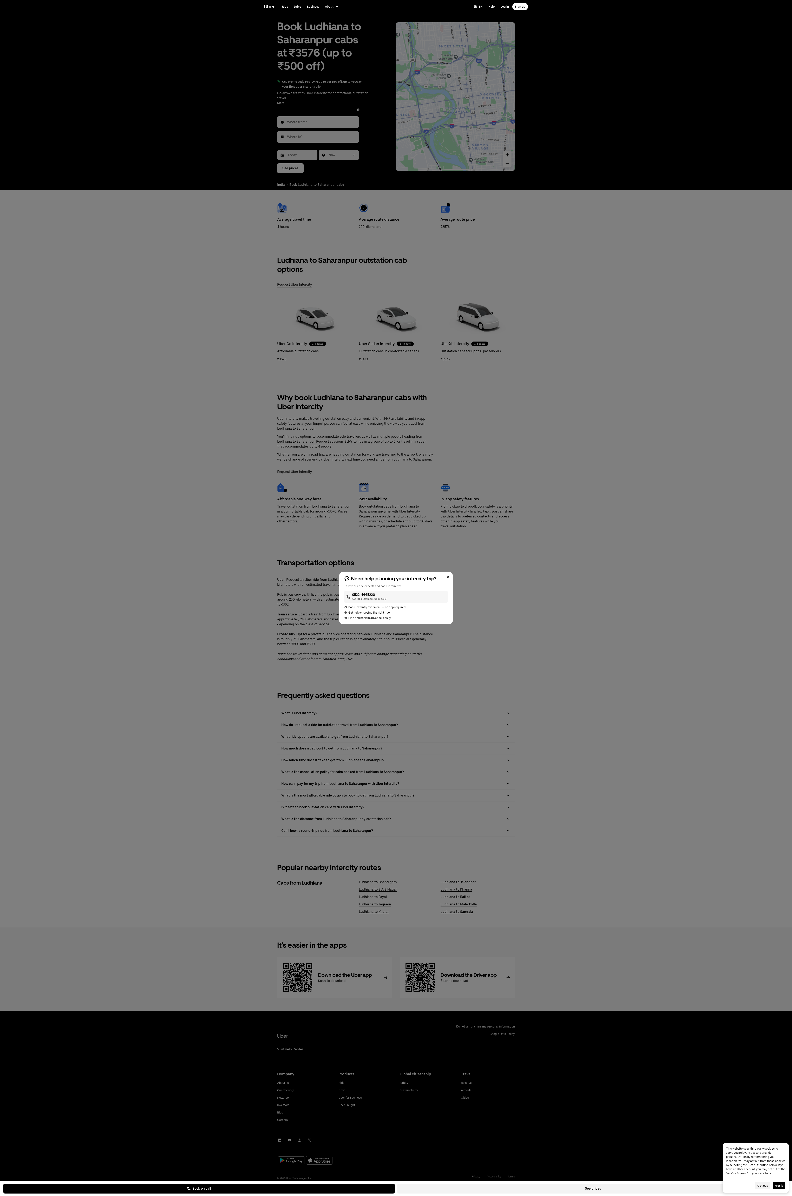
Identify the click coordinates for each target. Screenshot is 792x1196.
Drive (297, 6)
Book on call (201, 1188)
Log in (505, 6)
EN (481, 6)
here (768, 1173)
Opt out (762, 1185)
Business (313, 6)
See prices (593, 1188)
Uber (269, 6)
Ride (285, 6)
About (329, 6)
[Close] (447, 577)
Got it (779, 1185)
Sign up (520, 6)
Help (491, 6)
